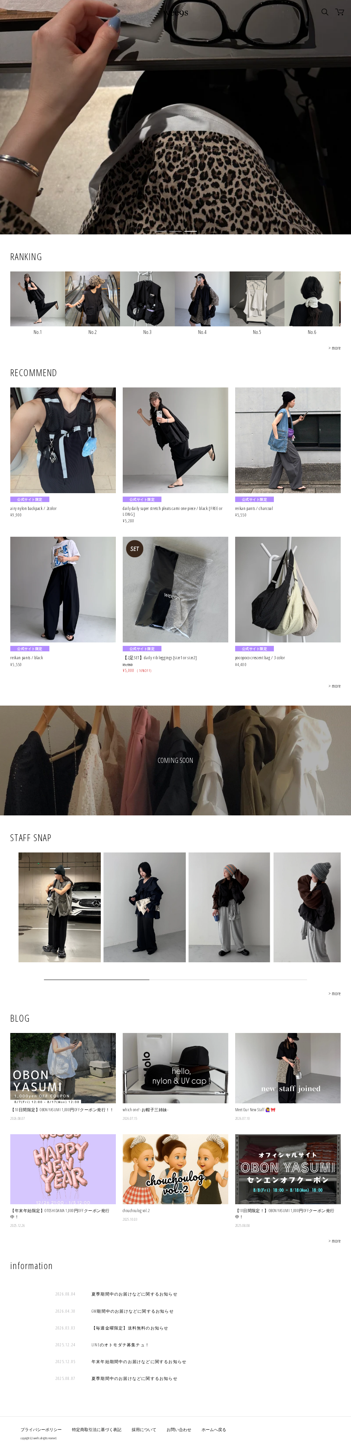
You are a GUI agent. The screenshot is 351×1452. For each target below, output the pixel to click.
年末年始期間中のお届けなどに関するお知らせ (139, 1361)
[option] (175, 117)
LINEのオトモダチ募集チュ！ (120, 1345)
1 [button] (160, 231)
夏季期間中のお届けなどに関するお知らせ (135, 1294)
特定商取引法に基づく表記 (96, 1429)
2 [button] (175, 231)
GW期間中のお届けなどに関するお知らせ (133, 1311)
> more (334, 348)
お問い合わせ (179, 1429)
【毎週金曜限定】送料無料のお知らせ (130, 1328)
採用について (144, 1429)
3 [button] (190, 231)
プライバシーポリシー (41, 1429)
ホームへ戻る (214, 1429)
